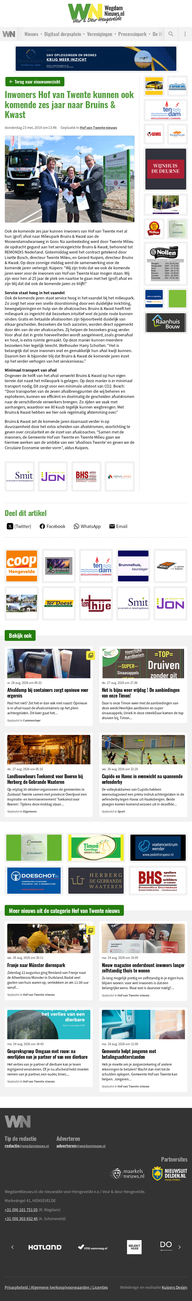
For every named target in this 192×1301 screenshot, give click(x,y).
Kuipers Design (174, 1287)
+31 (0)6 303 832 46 (21, 1218)
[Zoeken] (171, 34)
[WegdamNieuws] (96, 13)
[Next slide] (179, 1247)
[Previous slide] (13, 1247)
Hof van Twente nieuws (98, 127)
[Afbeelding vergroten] (69, 179)
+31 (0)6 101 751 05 (21, 1209)
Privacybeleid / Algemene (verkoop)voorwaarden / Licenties (56, 1287)
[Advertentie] (19, 476)
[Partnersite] (127, 1173)
